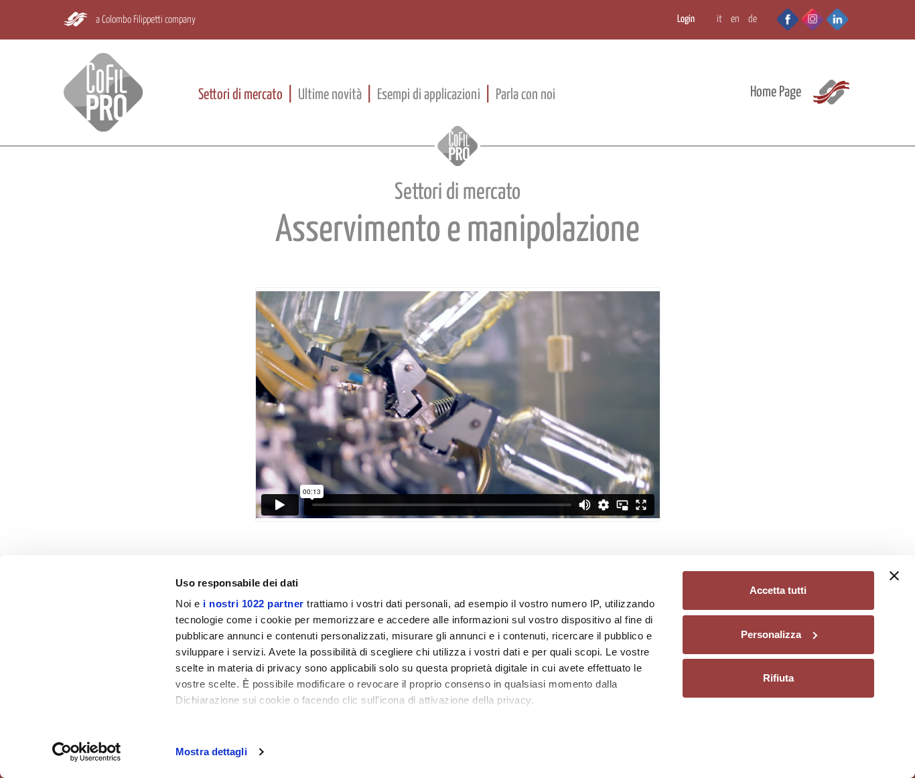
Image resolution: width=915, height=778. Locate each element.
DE (752, 19)
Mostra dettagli (211, 751)
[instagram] (812, 17)
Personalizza (771, 634)
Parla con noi (525, 95)
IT (719, 19)
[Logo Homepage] (103, 92)
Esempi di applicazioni (428, 95)
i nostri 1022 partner (253, 603)
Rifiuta (778, 678)
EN (735, 19)
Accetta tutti (778, 590)
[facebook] (781, 17)
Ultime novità (330, 95)
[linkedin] (837, 17)
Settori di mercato (240, 95)
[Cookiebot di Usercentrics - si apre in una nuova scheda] (86, 752)
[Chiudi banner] (894, 575)
